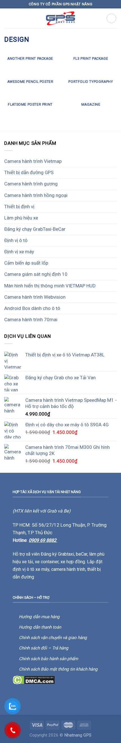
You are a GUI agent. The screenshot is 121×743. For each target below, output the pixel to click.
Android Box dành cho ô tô (32, 308)
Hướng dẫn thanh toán (40, 627)
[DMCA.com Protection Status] (34, 679)
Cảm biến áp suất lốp (26, 263)
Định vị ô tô (16, 240)
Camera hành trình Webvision (35, 297)
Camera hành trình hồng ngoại (36, 195)
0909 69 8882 (43, 540)
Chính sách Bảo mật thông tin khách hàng (58, 669)
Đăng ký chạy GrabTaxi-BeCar (35, 229)
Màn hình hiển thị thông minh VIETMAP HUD (50, 286)
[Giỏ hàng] (111, 18)
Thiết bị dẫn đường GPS (28, 172)
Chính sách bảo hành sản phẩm (48, 658)
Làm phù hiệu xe (21, 218)
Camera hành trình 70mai (30, 319)
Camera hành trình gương (31, 184)
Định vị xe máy (19, 251)
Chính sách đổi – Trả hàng (43, 648)
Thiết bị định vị (19, 206)
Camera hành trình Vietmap (33, 161)
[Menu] (8, 18)
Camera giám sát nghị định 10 (36, 274)
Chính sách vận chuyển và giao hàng (53, 637)
